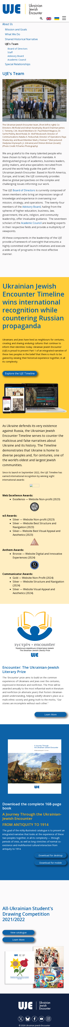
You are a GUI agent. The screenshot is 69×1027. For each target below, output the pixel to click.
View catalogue (18, 932)
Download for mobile (50, 862)
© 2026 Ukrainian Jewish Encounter (34, 1025)
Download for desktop (51, 855)
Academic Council (17, 59)
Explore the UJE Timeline (20, 373)
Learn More (50, 714)
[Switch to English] (49, 18)
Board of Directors (17, 48)
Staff (10, 52)
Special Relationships (17, 64)
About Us (7, 24)
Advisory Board (16, 56)
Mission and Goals (16, 29)
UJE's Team (11, 44)
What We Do (12, 34)
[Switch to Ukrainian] (57, 18)
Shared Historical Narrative (21, 39)
